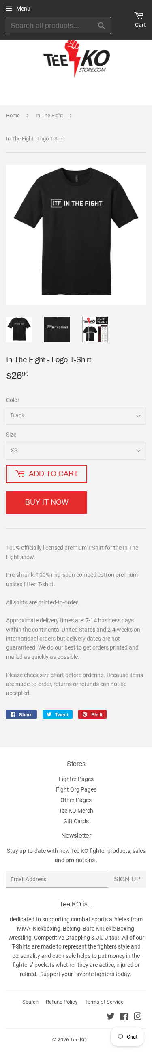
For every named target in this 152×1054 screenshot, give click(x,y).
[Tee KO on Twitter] (111, 1017)
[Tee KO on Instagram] (138, 1017)
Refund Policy (61, 1002)
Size (11, 434)
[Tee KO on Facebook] (124, 1017)
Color (12, 400)
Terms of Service (104, 1002)
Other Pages (76, 800)
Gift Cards (76, 821)
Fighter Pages (76, 779)
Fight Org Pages (76, 789)
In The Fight (49, 115)
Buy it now (47, 502)
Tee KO (78, 1040)
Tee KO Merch (76, 810)
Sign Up (127, 878)
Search (30, 1002)
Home (13, 115)
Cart (140, 25)
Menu (23, 8)
